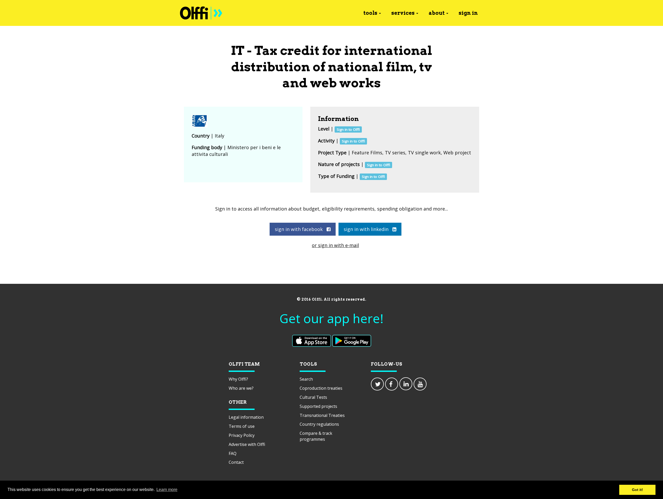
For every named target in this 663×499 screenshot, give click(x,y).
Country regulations (319, 424)
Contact (236, 462)
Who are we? (241, 388)
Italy (219, 136)
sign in (468, 13)
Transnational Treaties (322, 415)
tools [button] (370, 13)
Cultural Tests (313, 397)
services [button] (403, 13)
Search (306, 379)
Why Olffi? (238, 379)
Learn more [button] (166, 489)
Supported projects (318, 406)
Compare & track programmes (316, 436)
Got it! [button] (637, 490)
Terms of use (242, 426)
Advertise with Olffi (247, 444)
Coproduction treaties (321, 388)
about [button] (437, 13)
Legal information (246, 417)
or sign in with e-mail (335, 245)
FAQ (232, 453)
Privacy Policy (242, 435)
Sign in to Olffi (348, 129)
